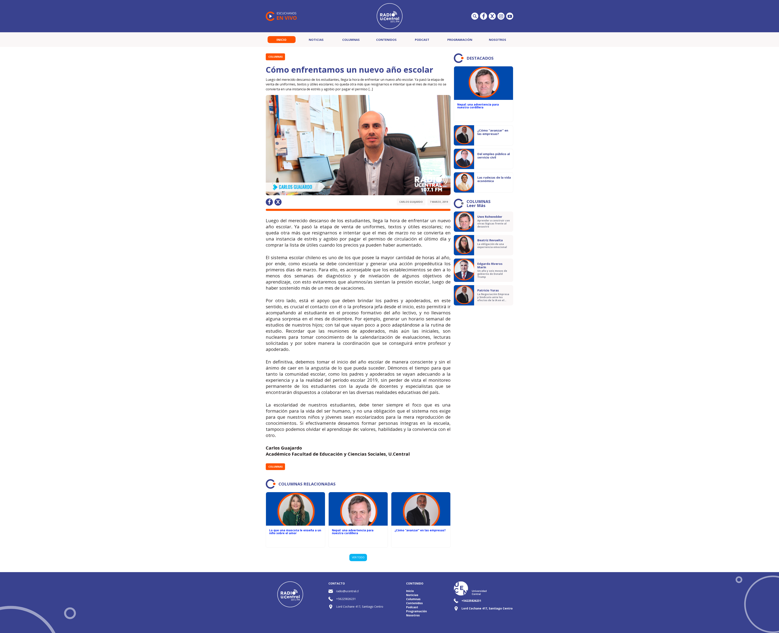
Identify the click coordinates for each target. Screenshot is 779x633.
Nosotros (497, 40)
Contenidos (386, 40)
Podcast (422, 40)
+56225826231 (346, 599)
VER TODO (358, 557)
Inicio (281, 40)
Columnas (351, 40)
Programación (459, 40)
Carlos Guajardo (411, 202)
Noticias (316, 40)
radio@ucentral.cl (347, 591)
